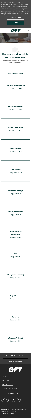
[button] (15, 18)
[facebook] (13, 400)
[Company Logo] (14, 30)
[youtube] (19, 400)
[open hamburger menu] (3, 30)
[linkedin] (3, 400)
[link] (15, 369)
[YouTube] (8, 400)
